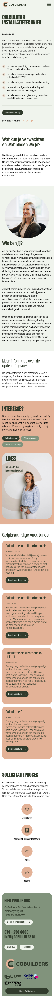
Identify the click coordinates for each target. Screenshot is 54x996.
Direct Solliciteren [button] (27, 991)
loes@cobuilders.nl (14, 470)
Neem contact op (12, 445)
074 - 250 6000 (16, 932)
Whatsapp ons (30, 438)
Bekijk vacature (15, 580)
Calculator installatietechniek (26, 546)
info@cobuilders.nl (20, 937)
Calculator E (14, 712)
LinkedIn (11, 947)
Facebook (26, 947)
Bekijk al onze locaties (16, 922)
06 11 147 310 (12, 466)
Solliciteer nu (11, 113)
